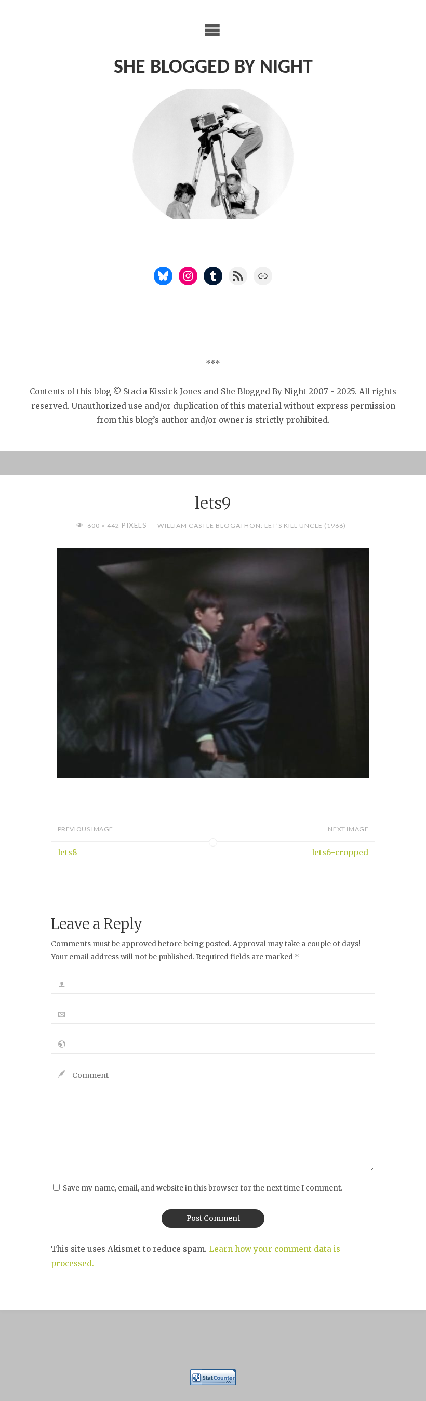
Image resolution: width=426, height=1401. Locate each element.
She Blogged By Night (213, 68)
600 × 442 (104, 526)
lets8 (67, 852)
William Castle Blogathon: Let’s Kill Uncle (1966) (251, 526)
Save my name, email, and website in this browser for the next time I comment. (202, 1188)
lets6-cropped (340, 852)
